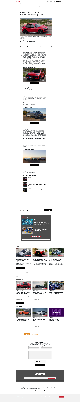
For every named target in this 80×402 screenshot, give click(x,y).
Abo (57, 1)
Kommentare (24, 46)
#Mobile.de (53, 317)
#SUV (18, 247)
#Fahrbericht (27, 273)
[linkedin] (42, 390)
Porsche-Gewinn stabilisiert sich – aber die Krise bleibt (56, 293)
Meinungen (37, 3)
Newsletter (49, 1)
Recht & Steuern (43, 3)
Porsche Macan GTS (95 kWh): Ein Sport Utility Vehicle (23, 293)
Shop (52, 1)
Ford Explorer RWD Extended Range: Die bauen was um (55, 260)
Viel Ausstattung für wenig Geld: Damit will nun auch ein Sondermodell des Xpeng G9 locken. (23, 264)
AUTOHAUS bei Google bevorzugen (45, 46)
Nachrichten (24, 3)
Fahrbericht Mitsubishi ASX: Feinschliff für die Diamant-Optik (39, 260)
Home (21, 10)
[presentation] (63, 7)
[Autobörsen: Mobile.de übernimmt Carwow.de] (56, 312)
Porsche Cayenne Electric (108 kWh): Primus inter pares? (39, 293)
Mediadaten (50, 396)
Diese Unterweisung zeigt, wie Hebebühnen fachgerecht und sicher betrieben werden (41, 232)
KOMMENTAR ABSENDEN (40, 364)
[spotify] (44, 390)
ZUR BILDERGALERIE (34, 83)
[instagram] (37, 390)
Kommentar (30, 350)
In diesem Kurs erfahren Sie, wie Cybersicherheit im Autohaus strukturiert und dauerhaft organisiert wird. (42, 224)
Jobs (54, 1)
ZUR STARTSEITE (48, 210)
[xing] (39, 390)
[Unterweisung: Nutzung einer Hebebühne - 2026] (27, 230)
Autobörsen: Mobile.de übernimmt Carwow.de (54, 320)
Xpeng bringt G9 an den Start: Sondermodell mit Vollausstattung (23, 260)
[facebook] (35, 390)
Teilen (29, 46)
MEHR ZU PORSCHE (20, 302)
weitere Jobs (27, 334)
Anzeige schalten (35, 334)
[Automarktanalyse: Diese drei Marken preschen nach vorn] (23, 312)
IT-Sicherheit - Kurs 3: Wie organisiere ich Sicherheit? (40, 221)
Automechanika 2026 (30, 3)
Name (41, 346)
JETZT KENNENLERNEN (36, 236)
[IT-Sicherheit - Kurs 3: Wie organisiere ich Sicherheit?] (27, 222)
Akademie (49, 3)
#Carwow (21, 317)
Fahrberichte (29, 10)
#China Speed (38, 317)
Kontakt (55, 396)
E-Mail (29, 346)
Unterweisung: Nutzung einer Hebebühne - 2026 (40, 230)
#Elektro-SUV (21, 290)
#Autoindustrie (54, 290)
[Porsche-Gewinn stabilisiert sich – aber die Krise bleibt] (56, 285)
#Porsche (22, 273)
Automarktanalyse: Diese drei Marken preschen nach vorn (23, 320)
